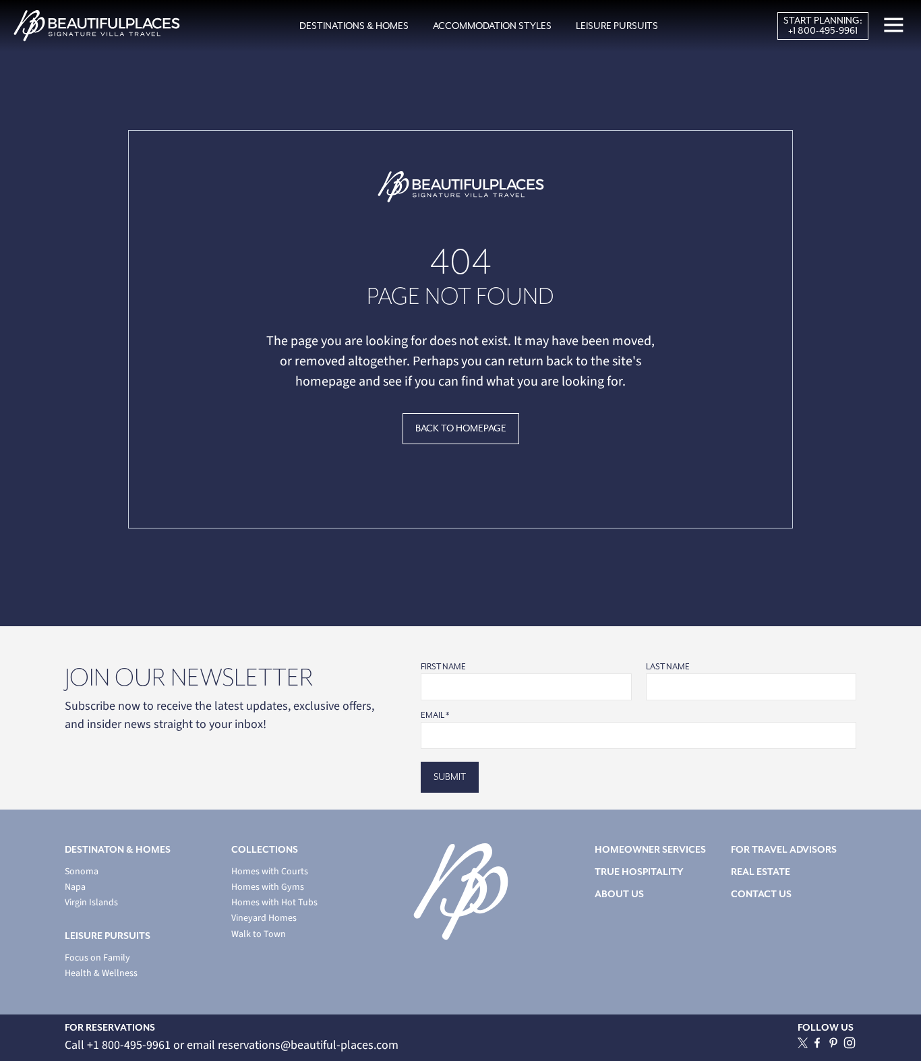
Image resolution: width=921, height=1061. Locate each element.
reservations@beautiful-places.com (308, 1045)
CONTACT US (761, 894)
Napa (75, 887)
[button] (354, 26)
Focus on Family (97, 958)
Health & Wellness (101, 973)
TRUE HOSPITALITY (639, 872)
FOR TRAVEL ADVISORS (784, 849)
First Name (443, 666)
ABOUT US (619, 894)
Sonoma (81, 872)
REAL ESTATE (760, 872)
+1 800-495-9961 (823, 30)
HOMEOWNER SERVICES (650, 849)
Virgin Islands (91, 903)
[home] (96, 26)
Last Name (668, 666)
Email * (435, 715)
